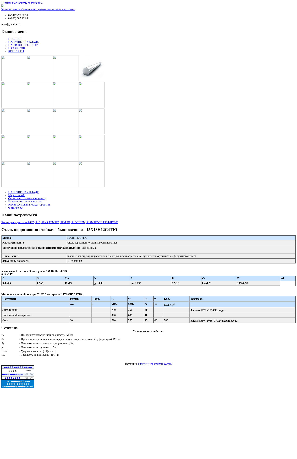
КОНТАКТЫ (16, 51)
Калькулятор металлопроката (25, 201)
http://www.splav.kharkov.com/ (155, 363)
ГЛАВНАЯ (14, 38)
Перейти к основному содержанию (22, 2)
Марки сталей (16, 195)
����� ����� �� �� (18, 367)
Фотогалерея (15, 207)
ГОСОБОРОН (16, 48)
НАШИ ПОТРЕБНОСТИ (23, 45)
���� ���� (12, 378)
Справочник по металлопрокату (27, 198)
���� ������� (12, 374)
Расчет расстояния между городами (29, 204)
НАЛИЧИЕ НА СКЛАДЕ (23, 41)
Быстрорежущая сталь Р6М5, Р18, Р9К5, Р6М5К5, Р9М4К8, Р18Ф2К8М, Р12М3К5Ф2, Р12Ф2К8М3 (59, 222)
